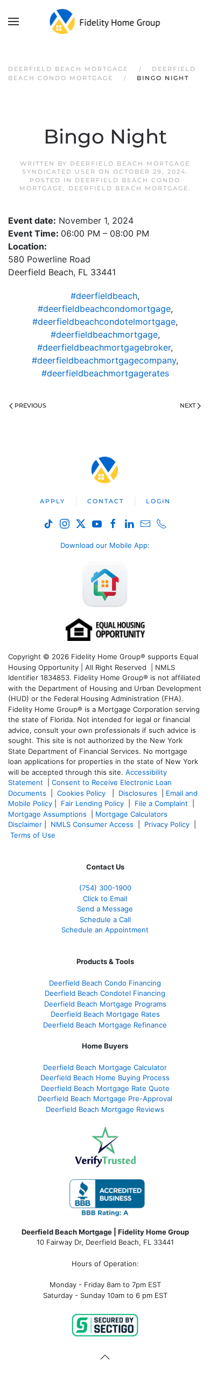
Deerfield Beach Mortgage (128, 188)
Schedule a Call (105, 919)
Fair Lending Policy (92, 803)
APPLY (52, 501)
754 (105, 887)
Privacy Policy (167, 824)
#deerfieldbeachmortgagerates (105, 373)
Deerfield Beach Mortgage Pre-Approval (105, 1098)
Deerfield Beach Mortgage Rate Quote (105, 1088)
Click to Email (105, 898)
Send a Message (105, 908)
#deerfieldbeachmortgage (104, 334)
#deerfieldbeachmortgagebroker (104, 347)
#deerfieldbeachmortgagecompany (104, 360)
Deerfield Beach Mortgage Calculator (105, 1067)
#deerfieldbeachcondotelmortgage (104, 321)
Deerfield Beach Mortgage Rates (105, 1014)
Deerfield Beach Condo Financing (105, 983)
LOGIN (158, 501)
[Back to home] (105, 21)
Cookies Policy (82, 793)
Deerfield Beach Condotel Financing (105, 993)
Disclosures (137, 793)
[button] (13, 21)
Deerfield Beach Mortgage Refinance (105, 1025)
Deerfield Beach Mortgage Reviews (105, 1109)
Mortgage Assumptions (47, 814)
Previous (30, 405)
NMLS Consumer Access (92, 824)
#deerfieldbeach (104, 295)
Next (187, 405)
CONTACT (105, 501)
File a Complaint (162, 803)
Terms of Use (34, 835)
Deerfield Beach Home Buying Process (105, 1077)
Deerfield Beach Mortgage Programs (105, 1004)
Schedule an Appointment (105, 929)
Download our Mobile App (104, 545)
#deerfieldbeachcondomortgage (104, 308)
